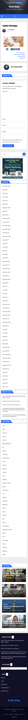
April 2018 (5, 386)
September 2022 (6, 236)
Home (4, 714)
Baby (3, 429)
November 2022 (6, 229)
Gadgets (4, 479)
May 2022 (4, 250)
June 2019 (5, 376)
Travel (4, 544)
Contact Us (11, 714)
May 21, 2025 (8, 610)
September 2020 (6, 322)
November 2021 (6, 272)
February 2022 (6, 261)
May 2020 (4, 336)
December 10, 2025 (9, 577)
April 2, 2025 (8, 625)
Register (3, 677)
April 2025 (5, 193)
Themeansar (13, 711)
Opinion (4, 515)
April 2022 (5, 254)
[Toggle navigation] (15, 16)
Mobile (4, 508)
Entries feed (4, 684)
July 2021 (4, 286)
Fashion (4, 465)
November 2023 (6, 207)
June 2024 (5, 200)
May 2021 (4, 293)
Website (4, 131)
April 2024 (5, 204)
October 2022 (5, 232)
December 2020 (6, 311)
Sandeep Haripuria (18, 610)
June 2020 (5, 333)
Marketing (4, 504)
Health (4, 486)
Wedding (4, 551)
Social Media (5, 526)
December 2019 (6, 354)
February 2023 (6, 218)
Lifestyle (4, 497)
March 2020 (5, 343)
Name (4, 119)
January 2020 (5, 351)
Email (4, 125)
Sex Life (4, 522)
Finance (4, 472)
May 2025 (4, 189)
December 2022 (6, 225)
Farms (4, 461)
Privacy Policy (22, 714)
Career (4, 436)
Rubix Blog (14, 6)
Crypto (4, 440)
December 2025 (6, 186)
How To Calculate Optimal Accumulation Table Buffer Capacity (13, 575)
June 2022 (5, 247)
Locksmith (4, 501)
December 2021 (6, 268)
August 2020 (5, 325)
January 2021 (5, 308)
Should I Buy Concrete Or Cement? (11, 401)
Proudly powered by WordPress (10, 709)
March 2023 (5, 214)
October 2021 (5, 275)
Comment (5, 91)
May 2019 (4, 379)
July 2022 (4, 243)
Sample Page (14, 716)
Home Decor (5, 490)
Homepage (16, 714)
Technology (5, 540)
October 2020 (5, 318)
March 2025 (5, 197)
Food (3, 475)
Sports (4, 533)
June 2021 (5, 290)
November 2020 (6, 315)
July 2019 (4, 372)
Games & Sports (6, 483)
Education (4, 454)
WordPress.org (4, 691)
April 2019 (5, 383)
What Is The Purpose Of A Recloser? (11, 404)
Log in (2, 681)
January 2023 (5, 222)
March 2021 (5, 300)
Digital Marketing (6, 443)
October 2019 (5, 361)
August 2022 (5, 240)
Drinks (4, 450)
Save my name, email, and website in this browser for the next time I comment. (12, 141)
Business (4, 433)
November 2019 (6, 358)
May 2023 (4, 211)
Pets (3, 518)
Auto (3, 425)
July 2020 (4, 329)
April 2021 (5, 297)
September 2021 (6, 279)
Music (3, 511)
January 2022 (5, 265)
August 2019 (5, 368)
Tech (3, 536)
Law (3, 493)
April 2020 (5, 340)
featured (4, 468)
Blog (7, 714)
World (3, 554)
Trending (4, 547)
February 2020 (6, 347)
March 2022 (5, 257)
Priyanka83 (11, 29)
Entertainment (5, 458)
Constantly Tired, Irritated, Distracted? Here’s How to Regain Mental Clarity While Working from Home (13, 410)
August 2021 (5, 283)
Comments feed (5, 687)
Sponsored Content (7, 529)
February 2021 (6, 304)
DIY (3, 447)
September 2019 (6, 365)
